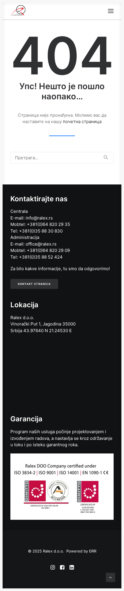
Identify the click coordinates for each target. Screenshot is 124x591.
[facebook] (62, 568)
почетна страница (82, 121)
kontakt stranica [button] (34, 284)
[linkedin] (71, 568)
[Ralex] (17, 11)
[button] (110, 11)
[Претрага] (62, 158)
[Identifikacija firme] (62, 486)
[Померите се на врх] (110, 577)
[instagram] (52, 568)
